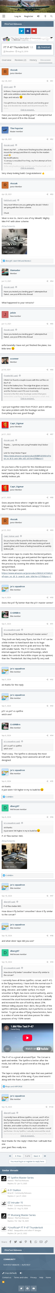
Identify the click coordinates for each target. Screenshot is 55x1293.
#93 (51, 706)
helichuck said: (10, 200)
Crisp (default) (10, 1273)
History (33, 60)
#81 (51, 81)
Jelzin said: (8, 87)
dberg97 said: (9, 901)
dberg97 (14, 806)
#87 (51, 434)
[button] (4, 16)
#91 (51, 624)
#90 (51, 597)
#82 (51, 139)
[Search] (51, 16)
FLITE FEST (26, 1265)
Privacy (33, 1277)
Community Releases (23, 1193)
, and (18, 261)
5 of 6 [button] (27, 1156)
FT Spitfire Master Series (21, 1177)
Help (41, 1277)
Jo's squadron (17, 586)
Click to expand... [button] (28, 110)
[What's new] (45, 16)
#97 (51, 896)
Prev (19, 1156)
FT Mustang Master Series (22, 1215)
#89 (51, 530)
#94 (51, 735)
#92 (51, 679)
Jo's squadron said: (12, 629)
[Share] (47, 81)
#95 (51, 781)
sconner (14, 358)
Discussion (45, 60)
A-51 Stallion (14, 1190)
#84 (51, 281)
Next (36, 1156)
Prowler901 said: (11, 375)
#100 (51, 1107)
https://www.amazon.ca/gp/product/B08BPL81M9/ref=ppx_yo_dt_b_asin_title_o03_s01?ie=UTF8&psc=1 (27, 457)
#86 (51, 369)
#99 (51, 962)
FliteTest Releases (22, 1180)
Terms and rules (21, 1277)
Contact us (6, 1277)
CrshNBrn (15, 612)
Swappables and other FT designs (27, 1230)
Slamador (15, 270)
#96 (51, 817)
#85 (51, 324)
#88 (51, 497)
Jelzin (13, 312)
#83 (51, 194)
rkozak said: (9, 145)
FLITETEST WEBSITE (11, 1265)
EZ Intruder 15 (15, 1202)
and (14, 1086)
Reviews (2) (20, 60)
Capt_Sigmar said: (11, 536)
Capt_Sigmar (17, 423)
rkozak (13, 69)
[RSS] (3, 1282)
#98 (51, 935)
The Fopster (16, 128)
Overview (6, 60)
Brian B (10, 1193)
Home (48, 1277)
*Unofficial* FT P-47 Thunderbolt (25, 1227)
